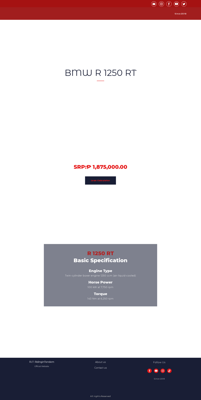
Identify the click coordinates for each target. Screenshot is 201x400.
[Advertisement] (88, 40)
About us (100, 362)
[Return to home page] (21, 13)
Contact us (100, 367)
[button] (154, 4)
